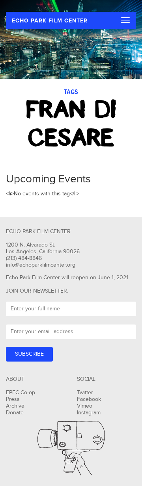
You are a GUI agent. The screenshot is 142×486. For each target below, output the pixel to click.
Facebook (89, 399)
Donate (15, 413)
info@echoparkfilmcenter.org (40, 265)
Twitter (85, 393)
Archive (15, 406)
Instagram (89, 413)
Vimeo (84, 406)
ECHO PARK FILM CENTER (50, 20)
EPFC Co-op (20, 393)
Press (13, 399)
